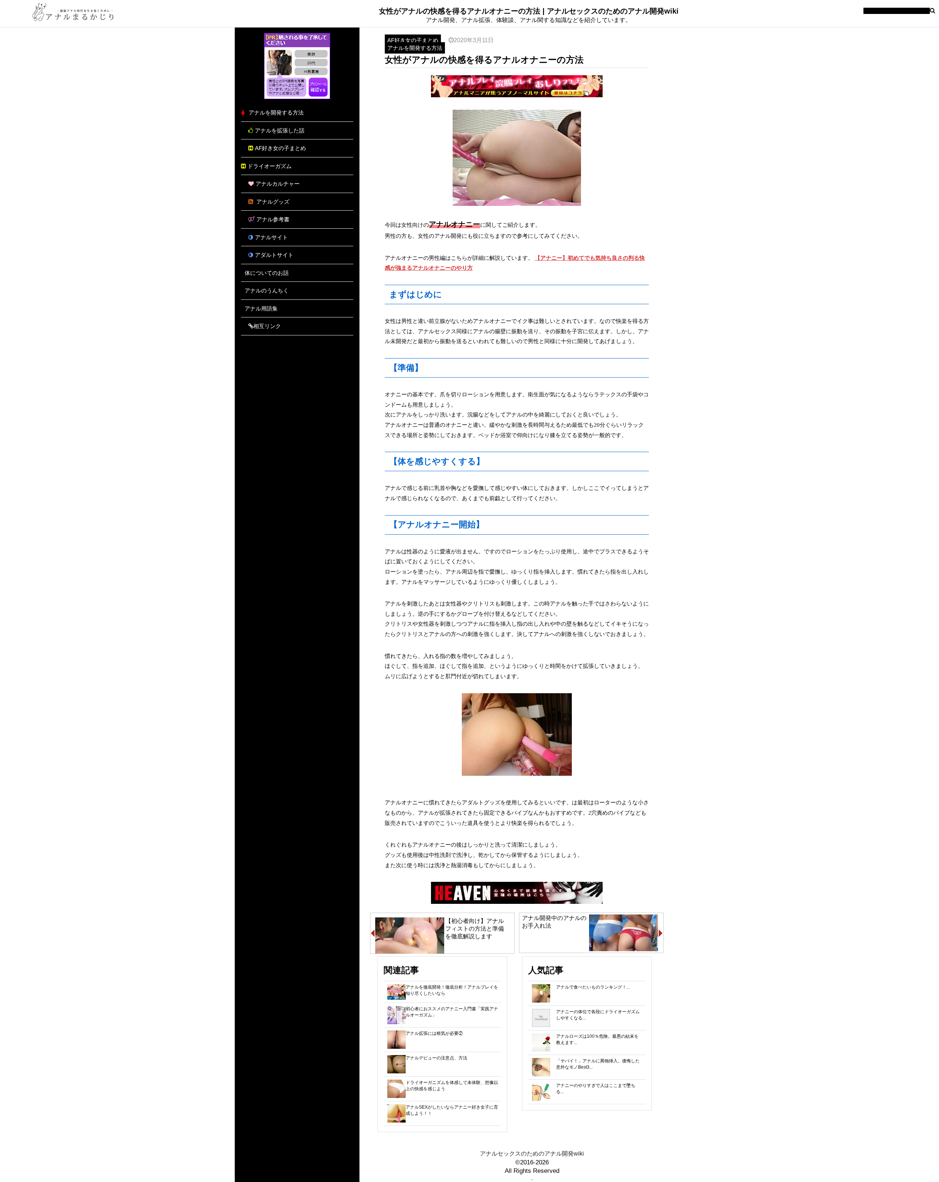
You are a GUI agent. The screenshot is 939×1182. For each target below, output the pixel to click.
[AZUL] (297, 97)
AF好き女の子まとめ (280, 148)
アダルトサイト (274, 255)
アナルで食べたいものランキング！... (593, 987)
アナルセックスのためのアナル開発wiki (532, 1153)
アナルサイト (271, 237)
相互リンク (267, 326)
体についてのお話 (267, 273)
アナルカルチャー (278, 184)
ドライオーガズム (270, 166)
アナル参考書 (272, 219)
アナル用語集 (261, 308)
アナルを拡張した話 (279, 130)
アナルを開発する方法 (276, 112)
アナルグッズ (272, 202)
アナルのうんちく (267, 290)
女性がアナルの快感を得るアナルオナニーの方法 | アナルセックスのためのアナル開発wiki (529, 11)
